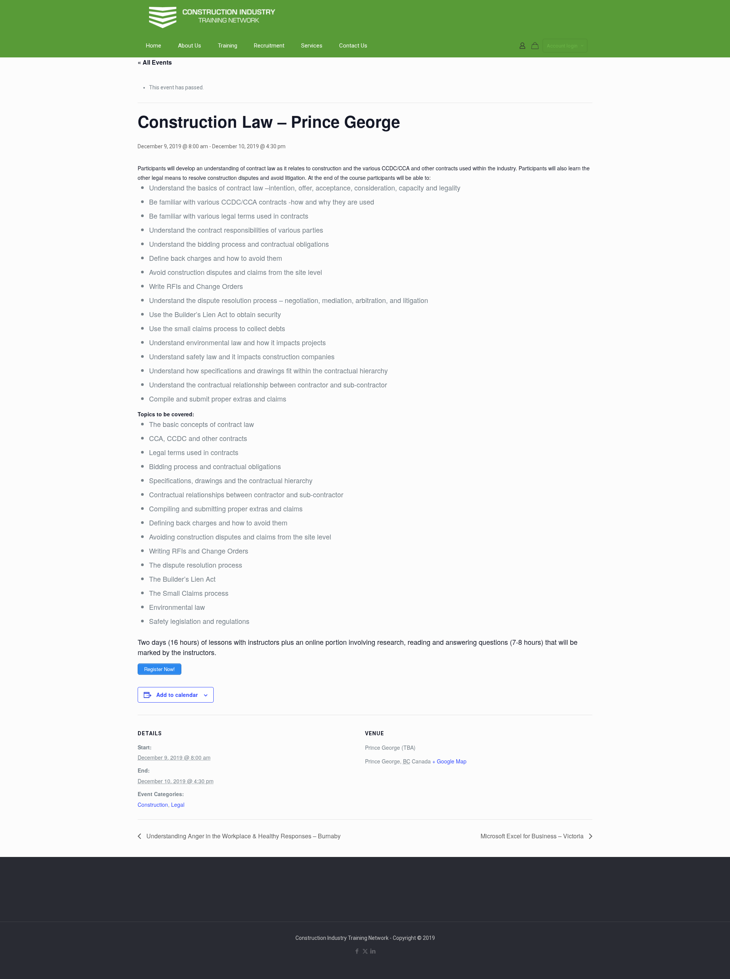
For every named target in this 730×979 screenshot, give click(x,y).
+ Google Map (449, 761)
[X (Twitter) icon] (365, 951)
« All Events (155, 62)
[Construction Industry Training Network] (213, 17)
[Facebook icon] (357, 951)
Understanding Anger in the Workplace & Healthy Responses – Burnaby (243, 835)
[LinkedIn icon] (373, 951)
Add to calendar (177, 694)
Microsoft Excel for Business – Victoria (533, 835)
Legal (177, 804)
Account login (562, 46)
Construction (153, 804)
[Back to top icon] (693, 963)
